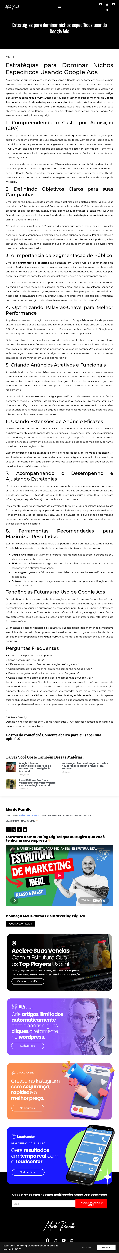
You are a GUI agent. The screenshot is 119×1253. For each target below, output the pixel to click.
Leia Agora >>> (24, 775)
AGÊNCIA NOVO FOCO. (30, 815)
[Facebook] (100, 4)
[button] (59, 6)
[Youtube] (114, 4)
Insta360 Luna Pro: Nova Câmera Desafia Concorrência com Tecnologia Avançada (37, 783)
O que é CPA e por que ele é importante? (32, 655)
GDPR (18, 1249)
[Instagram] (107, 4)
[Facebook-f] (8, 829)
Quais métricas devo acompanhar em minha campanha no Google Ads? (50, 668)
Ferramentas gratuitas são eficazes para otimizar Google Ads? (43, 673)
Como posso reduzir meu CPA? (26, 660)
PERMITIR (106, 1247)
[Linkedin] (107, 10)
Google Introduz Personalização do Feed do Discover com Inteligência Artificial (35, 767)
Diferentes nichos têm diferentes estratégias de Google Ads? (43, 664)
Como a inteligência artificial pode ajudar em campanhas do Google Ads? (50, 677)
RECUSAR (86, 1247)
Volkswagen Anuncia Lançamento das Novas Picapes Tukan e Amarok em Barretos (85, 766)
